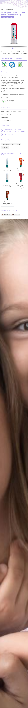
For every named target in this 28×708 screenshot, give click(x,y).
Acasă (2, 9)
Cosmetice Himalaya (9, 9)
